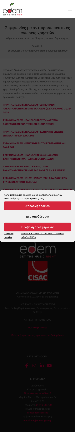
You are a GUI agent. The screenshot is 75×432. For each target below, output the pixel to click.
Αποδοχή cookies (37, 206)
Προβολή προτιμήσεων (37, 227)
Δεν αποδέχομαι (37, 216)
